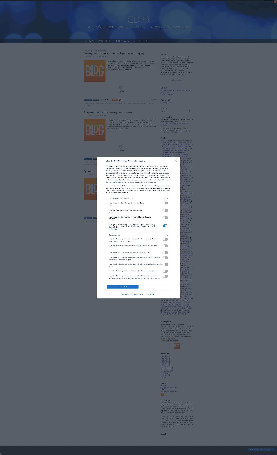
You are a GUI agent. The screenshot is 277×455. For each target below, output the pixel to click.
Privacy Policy (150, 294)
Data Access (138, 294)
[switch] (165, 203)
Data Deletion (126, 294)
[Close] (176, 161)
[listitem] (138, 198)
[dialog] (138, 227)
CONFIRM (123, 286)
